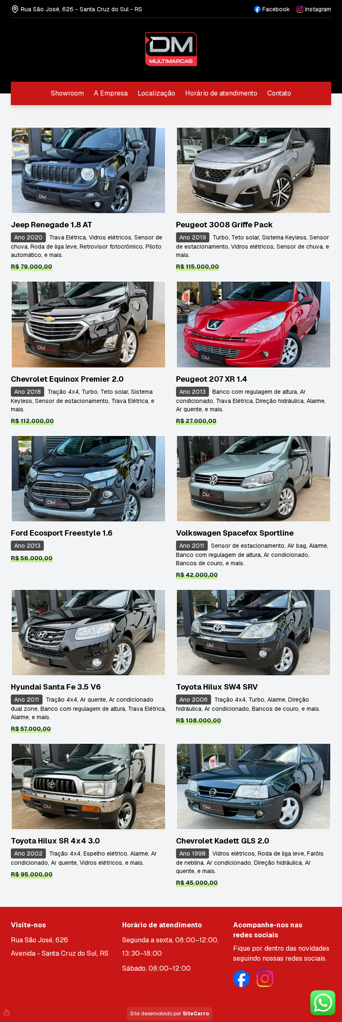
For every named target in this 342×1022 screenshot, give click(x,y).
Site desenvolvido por (169, 1013)
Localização (156, 93)
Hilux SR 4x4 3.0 (55, 841)
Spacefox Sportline (235, 533)
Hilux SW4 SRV (217, 687)
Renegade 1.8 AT (51, 224)
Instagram (318, 9)
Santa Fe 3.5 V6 (56, 687)
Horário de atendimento (221, 93)
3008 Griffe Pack (224, 224)
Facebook (276, 9)
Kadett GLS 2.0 (222, 841)
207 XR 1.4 (211, 379)
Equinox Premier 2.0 (67, 379)
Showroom (67, 93)
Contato (279, 93)
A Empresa (111, 93)
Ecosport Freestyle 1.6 (62, 533)
